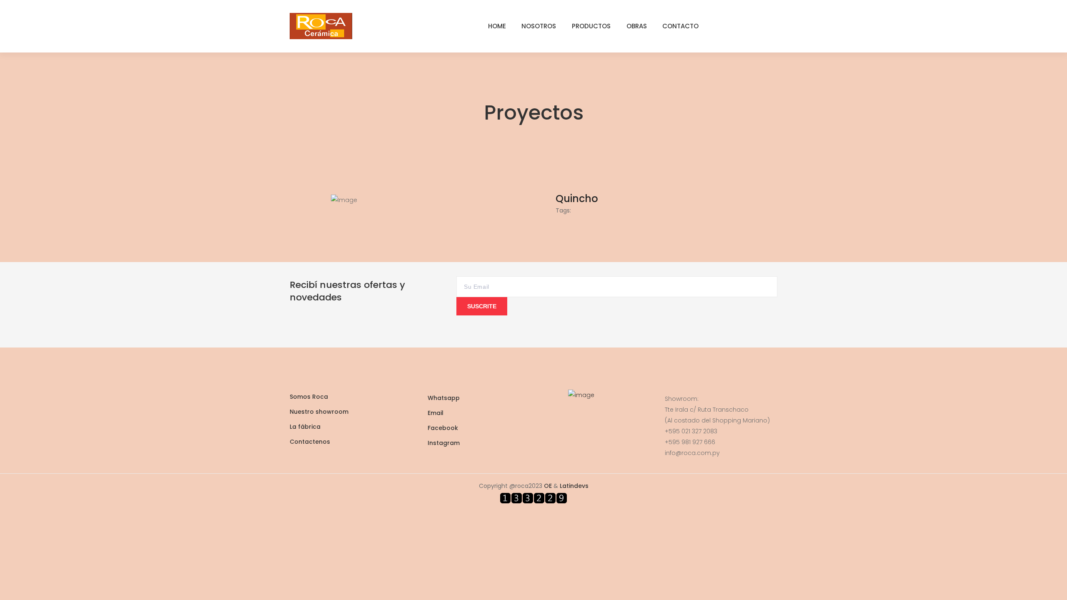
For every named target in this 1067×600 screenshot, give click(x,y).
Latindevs (574, 486)
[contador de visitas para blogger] (533, 497)
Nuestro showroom (319, 412)
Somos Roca (309, 396)
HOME (497, 26)
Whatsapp (444, 398)
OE (548, 486)
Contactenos (310, 442)
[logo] (321, 25)
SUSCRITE (481, 306)
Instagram (444, 443)
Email (435, 413)
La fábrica (305, 426)
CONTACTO (680, 26)
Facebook (443, 428)
